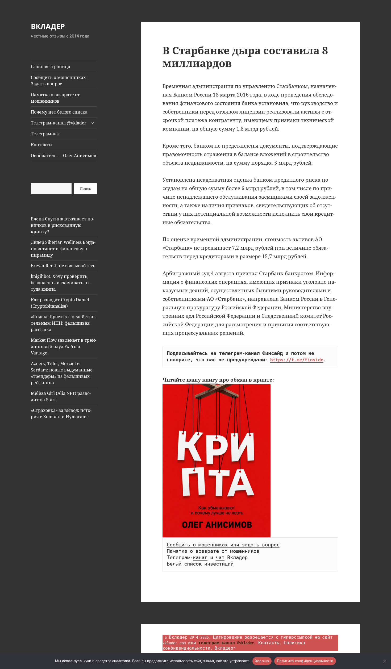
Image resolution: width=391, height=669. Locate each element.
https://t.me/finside (296, 359)
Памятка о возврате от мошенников (55, 98)
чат (220, 557)
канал (200, 557)
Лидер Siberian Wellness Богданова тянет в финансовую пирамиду (63, 248)
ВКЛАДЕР (48, 26)
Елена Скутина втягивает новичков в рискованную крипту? (62, 225)
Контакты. (270, 643)
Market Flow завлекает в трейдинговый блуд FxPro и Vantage (63, 346)
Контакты (41, 145)
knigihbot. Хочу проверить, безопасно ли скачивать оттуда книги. (61, 282)
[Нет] (384, 661)
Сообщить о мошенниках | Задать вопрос (60, 80)
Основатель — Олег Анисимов (63, 155)
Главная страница (50, 66)
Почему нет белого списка (59, 112)
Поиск (85, 188)
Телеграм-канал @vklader (58, 123)
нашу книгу (202, 379)
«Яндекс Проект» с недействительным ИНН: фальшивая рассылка (63, 323)
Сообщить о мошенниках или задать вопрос (223, 544)
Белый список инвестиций (200, 564)
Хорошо (262, 661)
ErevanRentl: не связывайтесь (63, 266)
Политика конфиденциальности (305, 661)
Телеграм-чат (45, 134)
